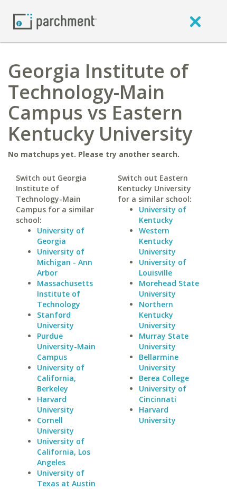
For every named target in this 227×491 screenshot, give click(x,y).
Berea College (164, 378)
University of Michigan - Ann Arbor (64, 262)
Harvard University (55, 404)
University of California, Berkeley (60, 378)
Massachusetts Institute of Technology (65, 293)
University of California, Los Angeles (63, 451)
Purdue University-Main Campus (66, 346)
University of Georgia (60, 235)
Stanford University (55, 320)
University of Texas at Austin (66, 478)
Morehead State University (169, 288)
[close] (195, 21)
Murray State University (163, 341)
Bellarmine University (158, 362)
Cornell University (55, 425)
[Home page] (55, 21)
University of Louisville (162, 267)
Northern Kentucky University (157, 314)
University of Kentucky (162, 214)
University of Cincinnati (162, 394)
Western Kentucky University (157, 241)
